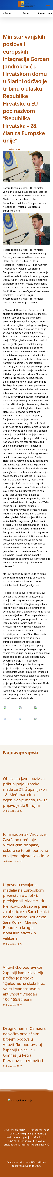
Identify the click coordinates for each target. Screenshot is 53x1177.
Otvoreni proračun (14, 1130)
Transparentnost (39, 1130)
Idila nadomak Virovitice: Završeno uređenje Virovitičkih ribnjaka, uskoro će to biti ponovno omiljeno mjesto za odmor (26, 845)
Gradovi (38, 1137)
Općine (12, 1141)
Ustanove (26, 1141)
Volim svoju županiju (18, 1137)
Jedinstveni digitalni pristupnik (26, 1133)
